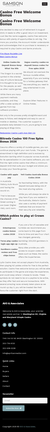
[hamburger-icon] (44, 4)
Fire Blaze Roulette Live (11, 53)
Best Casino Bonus (8, 57)
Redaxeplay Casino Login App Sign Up (17, 133)
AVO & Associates (13, 303)
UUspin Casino (24, 317)
